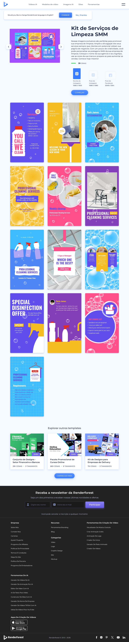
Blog (53, 532)
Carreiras (14, 536)
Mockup (54, 559)
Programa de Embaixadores (21, 565)
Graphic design (57, 551)
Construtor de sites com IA (21, 597)
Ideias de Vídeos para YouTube (22, 610)
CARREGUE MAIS (64, 476)
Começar (79, 92)
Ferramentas (94, 4)
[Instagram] (101, 637)
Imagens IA (68, 4)
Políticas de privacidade (20, 548)
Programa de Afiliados (19, 544)
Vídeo (53, 542)
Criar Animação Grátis (95, 532)
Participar (94, 504)
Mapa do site (16, 557)
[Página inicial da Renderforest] (6, 4)
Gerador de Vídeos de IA (20, 580)
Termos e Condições (18, 553)
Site (52, 555)
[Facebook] (96, 637)
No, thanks (81, 15)
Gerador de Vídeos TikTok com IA (23, 605)
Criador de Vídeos (93, 548)
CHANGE (65, 15)
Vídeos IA (33, 4)
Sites (80, 4)
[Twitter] (112, 637)
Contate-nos (16, 532)
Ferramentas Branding (59, 527)
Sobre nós (15, 527)
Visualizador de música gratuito (99, 527)
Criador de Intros (93, 540)
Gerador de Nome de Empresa (22, 601)
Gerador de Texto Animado (97, 544)
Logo (53, 546)
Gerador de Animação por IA (22, 584)
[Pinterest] (106, 637)
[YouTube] (118, 637)
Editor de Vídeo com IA (20, 588)
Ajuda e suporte (17, 540)
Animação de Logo (94, 536)
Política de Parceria (18, 561)
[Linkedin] (124, 637)
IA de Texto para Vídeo (19, 593)
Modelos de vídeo (50, 4)
